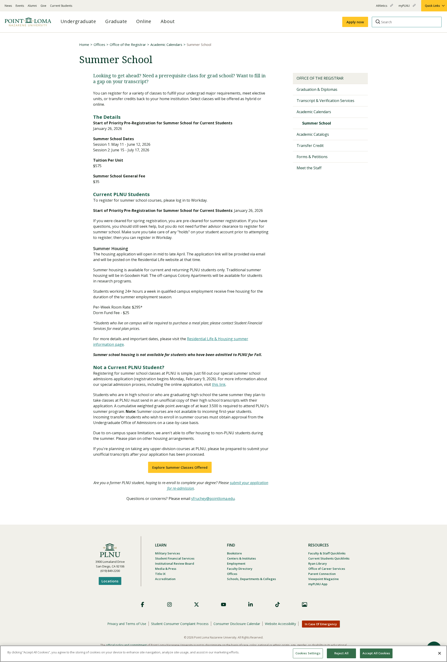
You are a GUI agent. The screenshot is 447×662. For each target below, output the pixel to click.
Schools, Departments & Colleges (251, 579)
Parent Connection (322, 574)
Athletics (382, 7)
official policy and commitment (126, 645)
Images (304, 604)
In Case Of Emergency (321, 624)
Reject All (341, 653)
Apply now (355, 22)
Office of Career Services (326, 569)
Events (20, 6)
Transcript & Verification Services (325, 100)
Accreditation (165, 579)
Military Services (167, 553)
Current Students (61, 6)
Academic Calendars (166, 44)
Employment (236, 563)
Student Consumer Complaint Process (180, 623)
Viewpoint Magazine (323, 579)
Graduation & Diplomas (317, 89)
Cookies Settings (307, 653)
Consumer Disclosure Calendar (236, 623)
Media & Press (165, 569)
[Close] (439, 653)
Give (43, 6)
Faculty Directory (239, 569)
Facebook (142, 604)
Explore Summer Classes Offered (179, 467)
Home (84, 44)
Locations (110, 581)
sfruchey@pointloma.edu (213, 498)
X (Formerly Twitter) (196, 604)
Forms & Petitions (312, 156)
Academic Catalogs (313, 134)
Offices (99, 44)
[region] (223, 653)
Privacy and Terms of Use (126, 623)
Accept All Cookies (376, 653)
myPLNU (404, 7)
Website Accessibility (280, 623)
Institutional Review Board (174, 563)
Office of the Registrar (128, 44)
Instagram (169, 604)
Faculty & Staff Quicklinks (326, 553)
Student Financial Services (174, 558)
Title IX (160, 574)
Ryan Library (317, 563)
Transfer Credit (310, 145)
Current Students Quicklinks (328, 558)
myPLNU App (317, 584)
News (8, 6)
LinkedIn (250, 604)
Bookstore (234, 553)
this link (219, 384)
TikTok (277, 604)
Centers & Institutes (241, 558)
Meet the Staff (309, 167)
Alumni (32, 6)
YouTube (223, 604)
